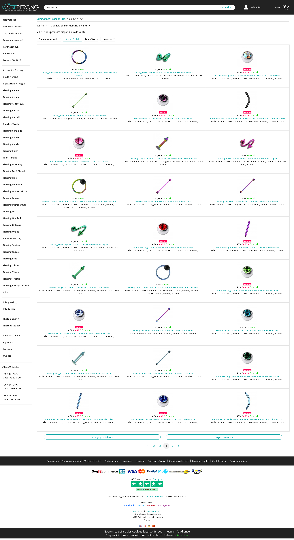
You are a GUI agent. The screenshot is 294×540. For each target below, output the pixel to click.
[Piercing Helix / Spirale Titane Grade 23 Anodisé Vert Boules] (163, 66)
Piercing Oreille (11, 231)
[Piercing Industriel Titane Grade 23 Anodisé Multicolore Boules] (247, 195)
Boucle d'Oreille (11, 124)
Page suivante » (224, 437)
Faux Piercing (10, 157)
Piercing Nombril (12, 218)
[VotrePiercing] (20, 10)
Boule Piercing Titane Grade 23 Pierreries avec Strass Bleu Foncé (163, 419)
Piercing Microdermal (14, 204)
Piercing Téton (11, 265)
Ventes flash (9, 53)
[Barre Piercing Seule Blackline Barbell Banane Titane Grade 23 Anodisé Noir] (247, 109)
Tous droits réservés (153, 496)
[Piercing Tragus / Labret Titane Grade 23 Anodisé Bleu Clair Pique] (79, 367)
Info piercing (10, 302)
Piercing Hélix (10, 177)
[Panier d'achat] (285, 9)
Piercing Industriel (12, 184)
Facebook (129, 505)
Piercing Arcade (11, 97)
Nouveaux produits (71, 461)
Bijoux (6, 292)
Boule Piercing (10, 76)
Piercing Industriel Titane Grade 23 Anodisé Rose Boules (163, 201)
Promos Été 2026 (12, 60)
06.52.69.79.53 (154, 511)
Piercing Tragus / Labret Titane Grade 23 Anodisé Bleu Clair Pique (79, 373)
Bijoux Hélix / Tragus (14, 83)
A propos (8, 342)
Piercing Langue (11, 198)
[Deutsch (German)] (149, 526)
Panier (278, 7)
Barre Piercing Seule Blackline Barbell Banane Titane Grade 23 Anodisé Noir (247, 118)
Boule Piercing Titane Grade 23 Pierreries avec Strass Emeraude (247, 330)
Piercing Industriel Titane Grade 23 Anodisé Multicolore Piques (163, 330)
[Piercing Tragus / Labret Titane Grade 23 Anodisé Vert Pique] (79, 281)
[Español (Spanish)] (153, 526)
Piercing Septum (12, 245)
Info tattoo (9, 308)
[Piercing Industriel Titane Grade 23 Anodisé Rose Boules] (163, 195)
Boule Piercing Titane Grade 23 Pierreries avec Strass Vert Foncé (247, 376)
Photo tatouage (11, 325)
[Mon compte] (246, 9)
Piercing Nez (9, 211)
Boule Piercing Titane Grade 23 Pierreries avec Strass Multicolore (247, 75)
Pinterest (151, 505)
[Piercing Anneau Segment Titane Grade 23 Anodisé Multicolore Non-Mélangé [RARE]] (79, 66)
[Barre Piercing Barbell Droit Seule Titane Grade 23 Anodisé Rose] (247, 238)
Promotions (53, 461)
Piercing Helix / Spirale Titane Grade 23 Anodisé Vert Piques (79, 244)
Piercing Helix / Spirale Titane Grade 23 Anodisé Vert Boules (163, 72)
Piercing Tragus (11, 278)
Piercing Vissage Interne (16, 285)
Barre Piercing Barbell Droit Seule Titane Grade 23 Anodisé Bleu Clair (79, 419)
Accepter (182, 535)
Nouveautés (9, 19)
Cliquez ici (112, 535)
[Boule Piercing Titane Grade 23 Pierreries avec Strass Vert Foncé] (247, 367)
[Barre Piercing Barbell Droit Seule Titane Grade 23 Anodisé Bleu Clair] (79, 410)
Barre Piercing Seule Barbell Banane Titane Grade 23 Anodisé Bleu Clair (247, 419)
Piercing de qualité (13, 40)
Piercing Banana (11, 110)
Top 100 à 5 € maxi (13, 33)
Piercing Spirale (11, 251)
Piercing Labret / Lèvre (15, 191)
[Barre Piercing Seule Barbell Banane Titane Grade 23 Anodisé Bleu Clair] (247, 410)
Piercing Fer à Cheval (14, 171)
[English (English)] (140, 526)
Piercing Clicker (11, 137)
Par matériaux (11, 46)
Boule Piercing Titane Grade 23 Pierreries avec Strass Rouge (163, 247)
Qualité (7, 355)
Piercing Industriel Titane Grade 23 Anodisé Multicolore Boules (247, 201)
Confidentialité (219, 461)
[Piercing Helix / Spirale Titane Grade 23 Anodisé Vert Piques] (79, 238)
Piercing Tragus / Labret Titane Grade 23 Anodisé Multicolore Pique (163, 158)
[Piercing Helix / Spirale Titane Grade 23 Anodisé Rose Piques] (247, 152)
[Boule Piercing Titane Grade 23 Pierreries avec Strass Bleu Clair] (79, 324)
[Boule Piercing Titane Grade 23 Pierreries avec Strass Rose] (79, 152)
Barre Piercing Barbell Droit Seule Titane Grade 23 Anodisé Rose (247, 247)
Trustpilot (158, 479)
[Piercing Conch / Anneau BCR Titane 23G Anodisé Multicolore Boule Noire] (79, 195)
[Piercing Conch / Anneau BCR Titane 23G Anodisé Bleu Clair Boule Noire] (163, 281)
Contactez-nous (11, 335)
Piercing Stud (10, 258)
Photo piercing (11, 318)
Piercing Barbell (11, 117)
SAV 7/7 (136, 511)
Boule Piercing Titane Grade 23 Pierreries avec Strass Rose (79, 161)
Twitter (140, 505)
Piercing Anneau (11, 90)
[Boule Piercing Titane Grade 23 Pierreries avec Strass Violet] (163, 109)
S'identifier (256, 7)
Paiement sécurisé (157, 461)
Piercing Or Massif (13, 224)
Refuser (169, 535)
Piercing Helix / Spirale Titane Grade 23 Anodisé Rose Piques (247, 158)
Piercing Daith (10, 150)
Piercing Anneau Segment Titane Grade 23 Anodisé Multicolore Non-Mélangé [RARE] (79, 74)
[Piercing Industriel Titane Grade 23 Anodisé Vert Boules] (79, 109)
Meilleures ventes (12, 26)
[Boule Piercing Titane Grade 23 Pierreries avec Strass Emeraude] (247, 324)
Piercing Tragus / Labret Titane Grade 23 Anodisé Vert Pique (79, 287)
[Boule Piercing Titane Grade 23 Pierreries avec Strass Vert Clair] (247, 281)
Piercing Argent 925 (13, 103)
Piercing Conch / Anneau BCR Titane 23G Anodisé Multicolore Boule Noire (79, 201)
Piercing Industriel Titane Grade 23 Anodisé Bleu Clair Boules (163, 373)
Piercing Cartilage (12, 130)
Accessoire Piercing (13, 70)
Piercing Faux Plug (12, 164)
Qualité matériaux (238, 461)
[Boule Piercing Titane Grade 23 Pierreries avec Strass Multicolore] (247, 66)
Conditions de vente (179, 461)
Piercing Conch (11, 144)
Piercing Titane (11, 272)
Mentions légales (200, 461)
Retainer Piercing (12, 238)
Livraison (8, 349)
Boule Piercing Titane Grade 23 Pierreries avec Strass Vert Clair (247, 290)
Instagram (164, 505)
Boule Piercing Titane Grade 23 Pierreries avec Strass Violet (163, 118)
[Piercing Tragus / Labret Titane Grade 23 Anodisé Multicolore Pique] (163, 152)
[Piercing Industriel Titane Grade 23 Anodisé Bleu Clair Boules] (163, 367)
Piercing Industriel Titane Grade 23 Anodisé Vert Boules (79, 115)
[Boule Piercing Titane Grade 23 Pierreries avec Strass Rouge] (163, 238)
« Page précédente (102, 437)
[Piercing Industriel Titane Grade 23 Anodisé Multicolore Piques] (163, 324)
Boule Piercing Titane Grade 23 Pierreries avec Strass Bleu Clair (79, 333)
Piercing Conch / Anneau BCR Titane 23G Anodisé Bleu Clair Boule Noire (163, 287)
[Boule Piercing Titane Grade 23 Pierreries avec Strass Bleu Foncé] (163, 410)
